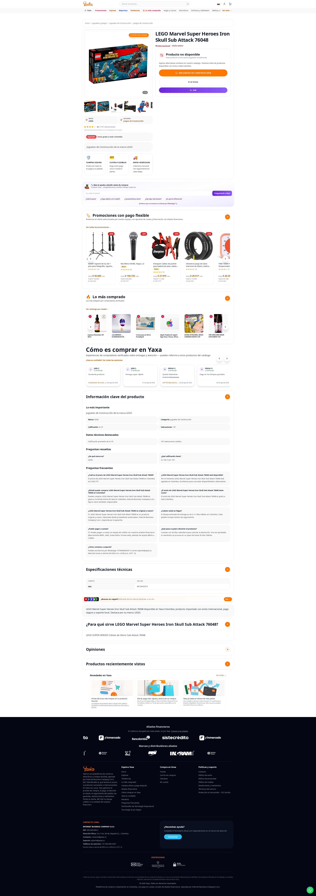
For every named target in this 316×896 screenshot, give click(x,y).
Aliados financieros (129, 789)
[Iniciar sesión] (224, 4)
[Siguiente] (225, 327)
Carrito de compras (168, 775)
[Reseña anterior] (219, 358)
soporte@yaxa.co (98, 840)
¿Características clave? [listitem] (132, 199)
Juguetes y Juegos (99, 23)
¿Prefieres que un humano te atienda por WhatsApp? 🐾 (158, 203)
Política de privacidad (207, 778)
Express (112, 10)
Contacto (202, 772)
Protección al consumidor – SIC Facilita (214, 792)
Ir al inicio (193, 82)
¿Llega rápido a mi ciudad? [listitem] (110, 199)
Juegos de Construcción (143, 23)
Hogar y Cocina (170, 10)
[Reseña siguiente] (227, 358)
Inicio (87, 23)
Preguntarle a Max (222, 193)
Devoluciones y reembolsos (209, 785)
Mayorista (123, 10)
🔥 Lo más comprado (152, 10)
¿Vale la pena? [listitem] (91, 199)
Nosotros (125, 799)
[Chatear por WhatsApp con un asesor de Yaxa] (310, 890)
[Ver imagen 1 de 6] (90, 107)
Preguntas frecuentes (130, 803)
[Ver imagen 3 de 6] (117, 107)
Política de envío (205, 775)
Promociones (100, 10)
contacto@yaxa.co (99, 837)
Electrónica (183, 10)
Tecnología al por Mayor (131, 810)
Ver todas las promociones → (98, 227)
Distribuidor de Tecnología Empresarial (137, 806)
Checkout (164, 778)
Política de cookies (206, 782)
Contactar (173, 836)
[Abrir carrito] (230, 3)
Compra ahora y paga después (134, 785)
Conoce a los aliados (179, 731)
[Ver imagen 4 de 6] (130, 107)
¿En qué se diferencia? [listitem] (174, 199)
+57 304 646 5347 (109, 844)
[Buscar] (188, 4)
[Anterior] (91, 327)
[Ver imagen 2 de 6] (103, 107)
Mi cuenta (164, 782)
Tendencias (135, 10)
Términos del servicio (207, 789)
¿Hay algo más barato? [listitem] (153, 199)
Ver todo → (227, 10)
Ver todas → (221, 675)
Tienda (163, 772)
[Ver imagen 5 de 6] (143, 107)
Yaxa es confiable (128, 796)
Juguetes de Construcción (120, 23)
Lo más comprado (128, 782)
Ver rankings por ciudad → (97, 309)
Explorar (124, 775)
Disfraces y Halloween (200, 10)
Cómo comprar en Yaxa (130, 792)
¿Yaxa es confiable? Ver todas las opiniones (104, 360)
